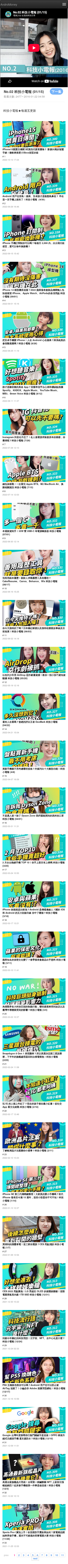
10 (56, 1555)
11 (62, 1555)
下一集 (56, 91)
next (35, 1558)
